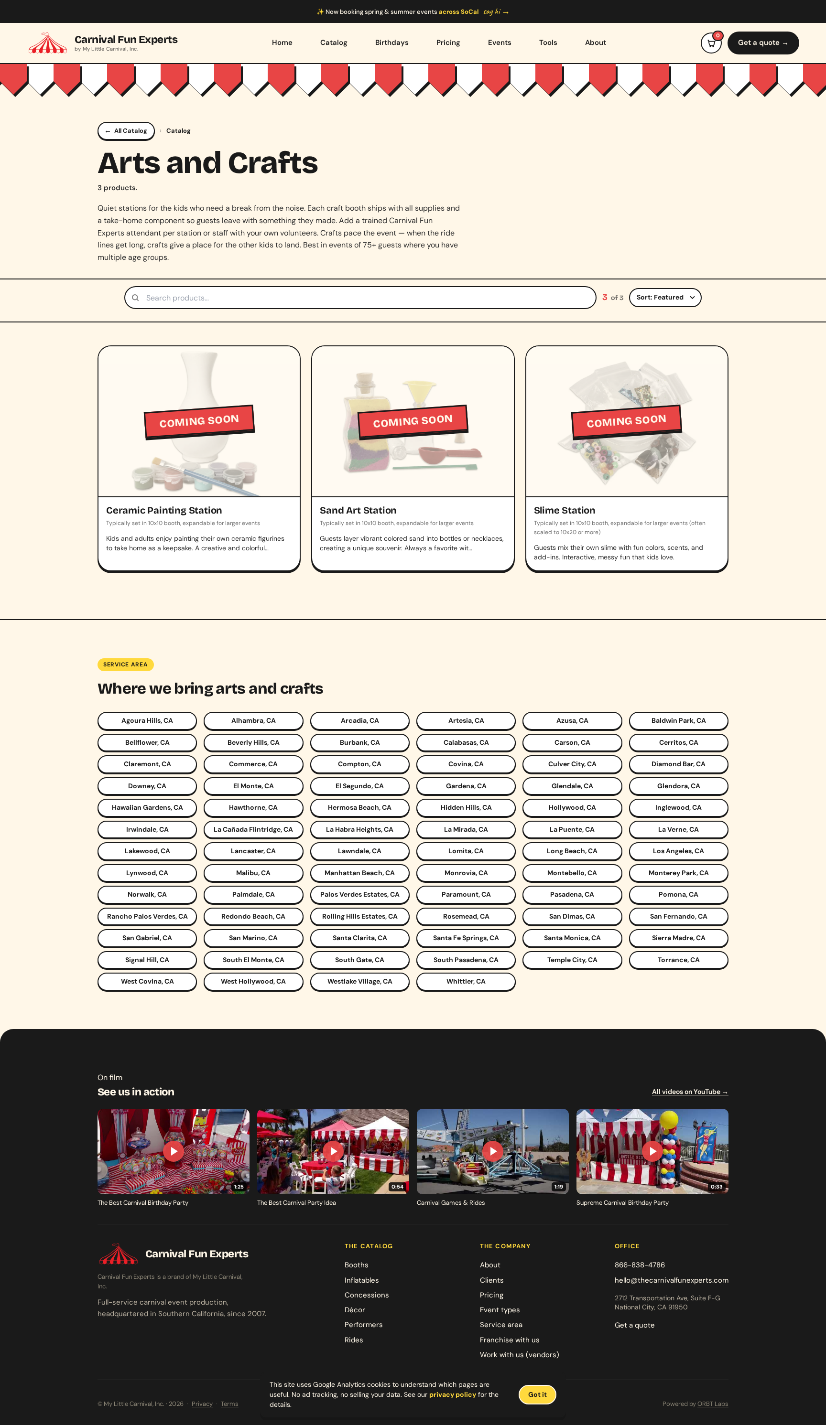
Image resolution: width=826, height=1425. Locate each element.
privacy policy (452, 1394)
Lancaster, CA (253, 850)
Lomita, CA (466, 850)
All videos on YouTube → (690, 1091)
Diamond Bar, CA (679, 764)
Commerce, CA (253, 764)
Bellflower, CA (147, 742)
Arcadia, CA (360, 720)
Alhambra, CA (253, 720)
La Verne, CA (678, 829)
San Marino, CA (253, 937)
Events (499, 42)
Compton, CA (359, 764)
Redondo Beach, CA (253, 916)
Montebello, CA (572, 872)
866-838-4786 (640, 1265)
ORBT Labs (712, 1404)
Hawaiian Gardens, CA (147, 807)
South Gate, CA (359, 959)
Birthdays (392, 42)
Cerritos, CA (678, 742)
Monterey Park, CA (679, 872)
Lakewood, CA (147, 850)
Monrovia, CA (466, 872)
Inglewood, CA (678, 807)
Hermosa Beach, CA (359, 807)
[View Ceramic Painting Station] (199, 458)
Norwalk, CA (147, 894)
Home (282, 42)
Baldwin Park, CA (679, 720)
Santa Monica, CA (572, 937)
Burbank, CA (360, 742)
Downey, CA (147, 786)
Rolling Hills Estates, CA (360, 916)
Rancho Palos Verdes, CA (147, 916)
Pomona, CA (678, 894)
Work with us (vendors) (519, 1355)
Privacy (202, 1404)
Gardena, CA (466, 786)
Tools (548, 42)
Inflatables (362, 1280)
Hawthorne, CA (253, 807)
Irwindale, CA (147, 829)
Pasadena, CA (572, 894)
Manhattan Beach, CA (360, 872)
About (595, 42)
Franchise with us (510, 1340)
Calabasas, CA (466, 742)
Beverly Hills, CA (254, 742)
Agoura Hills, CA (147, 720)
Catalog (334, 42)
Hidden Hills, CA (466, 807)
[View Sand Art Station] (412, 458)
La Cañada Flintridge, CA (253, 829)
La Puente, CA (572, 829)
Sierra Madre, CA (679, 937)
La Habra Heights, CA (359, 829)
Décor (355, 1310)
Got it (537, 1394)
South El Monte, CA (253, 959)
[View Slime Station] (627, 458)
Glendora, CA (678, 786)
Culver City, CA (572, 764)
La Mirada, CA (466, 829)
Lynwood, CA (147, 872)
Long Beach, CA (572, 850)
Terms (230, 1404)
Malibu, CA (253, 872)
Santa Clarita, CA (360, 937)
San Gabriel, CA (147, 937)
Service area (501, 1324)
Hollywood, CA (572, 807)
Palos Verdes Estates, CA (360, 894)
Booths (357, 1265)
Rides (354, 1340)
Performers (364, 1324)
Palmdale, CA (253, 894)
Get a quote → (763, 42)
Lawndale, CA (359, 850)
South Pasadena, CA (466, 959)
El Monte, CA (253, 786)
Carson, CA (572, 742)
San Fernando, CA (678, 916)
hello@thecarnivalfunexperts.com (671, 1280)
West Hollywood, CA (253, 981)
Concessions (367, 1295)
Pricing (448, 42)
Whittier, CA (466, 981)
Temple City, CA (572, 959)
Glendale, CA (572, 786)
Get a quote (635, 1325)
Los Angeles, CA (678, 850)
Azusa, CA (572, 720)
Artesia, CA (466, 720)
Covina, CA (466, 764)
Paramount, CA (466, 894)
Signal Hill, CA (147, 959)
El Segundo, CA (360, 786)
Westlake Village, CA (359, 981)
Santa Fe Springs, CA (466, 937)
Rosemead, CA (466, 916)
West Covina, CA (147, 981)
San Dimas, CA (572, 916)
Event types (500, 1310)
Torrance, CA (679, 959)
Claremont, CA (147, 764)
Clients (492, 1280)
